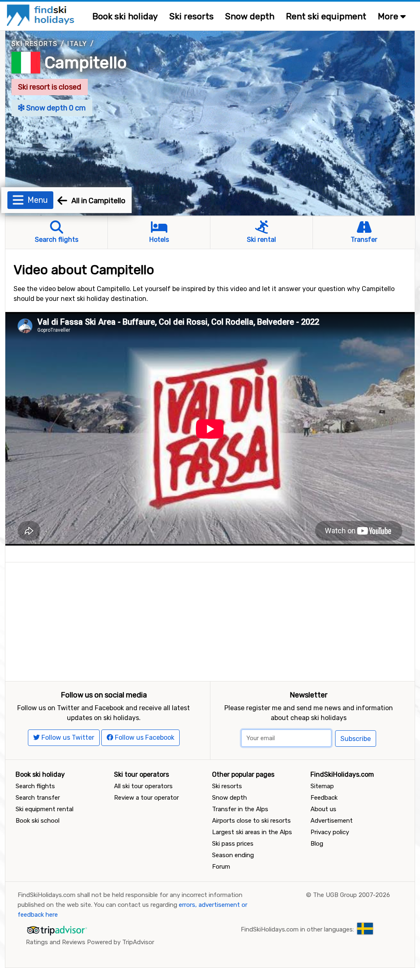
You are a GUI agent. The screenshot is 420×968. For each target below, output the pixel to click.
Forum (221, 866)
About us (323, 809)
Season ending (233, 855)
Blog (316, 843)
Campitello (86, 62)
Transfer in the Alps (240, 809)
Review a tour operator (146, 797)
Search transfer (38, 797)
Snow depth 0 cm (55, 107)
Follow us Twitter (67, 737)
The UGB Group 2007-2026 (351, 895)
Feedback (324, 797)
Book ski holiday (125, 16)
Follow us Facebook (143, 737)
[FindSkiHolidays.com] (41, 14)
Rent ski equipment (326, 16)
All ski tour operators (143, 786)
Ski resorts (191, 16)
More (389, 16)
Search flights (35, 786)
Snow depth (249, 16)
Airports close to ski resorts (251, 820)
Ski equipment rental (44, 809)
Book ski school (37, 820)
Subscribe (355, 739)
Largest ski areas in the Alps (252, 832)
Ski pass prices (232, 843)
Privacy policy (329, 832)
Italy (77, 44)
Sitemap (322, 786)
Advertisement (331, 820)
